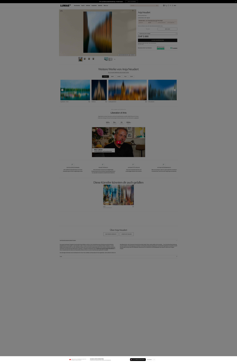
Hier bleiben (149, 359)
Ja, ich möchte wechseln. (139, 359)
